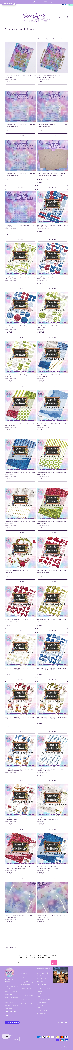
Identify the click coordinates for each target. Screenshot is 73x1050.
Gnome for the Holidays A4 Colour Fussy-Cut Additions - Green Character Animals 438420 (52, 718)
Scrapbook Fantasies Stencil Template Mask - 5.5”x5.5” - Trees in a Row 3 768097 (20, 125)
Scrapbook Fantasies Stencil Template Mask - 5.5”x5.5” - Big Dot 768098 (20, 226)
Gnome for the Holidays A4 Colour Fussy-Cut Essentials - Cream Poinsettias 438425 (20, 669)
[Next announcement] (69, 8)
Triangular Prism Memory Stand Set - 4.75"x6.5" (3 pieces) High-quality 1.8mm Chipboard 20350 (51, 174)
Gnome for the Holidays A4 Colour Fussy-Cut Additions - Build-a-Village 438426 (20, 818)
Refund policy (36, 1046)
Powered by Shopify (26, 1046)
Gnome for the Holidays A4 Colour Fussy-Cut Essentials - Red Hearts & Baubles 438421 (20, 620)
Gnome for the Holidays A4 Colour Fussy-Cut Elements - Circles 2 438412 (20, 326)
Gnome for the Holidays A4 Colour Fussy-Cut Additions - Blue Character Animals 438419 (20, 769)
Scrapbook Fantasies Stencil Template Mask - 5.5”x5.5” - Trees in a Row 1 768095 (20, 174)
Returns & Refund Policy (26, 990)
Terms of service (55, 1046)
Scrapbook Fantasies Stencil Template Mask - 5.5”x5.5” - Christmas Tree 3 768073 (20, 916)
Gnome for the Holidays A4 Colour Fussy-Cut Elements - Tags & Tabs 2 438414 (52, 226)
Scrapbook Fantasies (16, 1046)
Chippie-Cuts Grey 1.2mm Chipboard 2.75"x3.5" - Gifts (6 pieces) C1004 (20, 76)
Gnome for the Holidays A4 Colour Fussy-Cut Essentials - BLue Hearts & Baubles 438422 (52, 669)
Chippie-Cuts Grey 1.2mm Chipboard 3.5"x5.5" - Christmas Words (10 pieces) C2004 (50, 76)
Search (23, 969)
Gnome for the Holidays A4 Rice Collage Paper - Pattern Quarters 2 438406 (52, 375)
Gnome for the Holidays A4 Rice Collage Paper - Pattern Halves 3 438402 (52, 473)
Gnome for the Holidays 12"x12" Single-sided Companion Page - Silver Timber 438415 (49, 818)
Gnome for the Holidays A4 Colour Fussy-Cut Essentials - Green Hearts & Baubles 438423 (52, 620)
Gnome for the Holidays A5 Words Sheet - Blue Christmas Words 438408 (50, 769)
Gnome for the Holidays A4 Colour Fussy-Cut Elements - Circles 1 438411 (52, 326)
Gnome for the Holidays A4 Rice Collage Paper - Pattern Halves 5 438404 (52, 424)
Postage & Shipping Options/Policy (27, 983)
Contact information (51, 1047)
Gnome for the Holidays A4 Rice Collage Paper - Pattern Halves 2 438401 (20, 522)
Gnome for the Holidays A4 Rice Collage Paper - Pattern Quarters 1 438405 (20, 424)
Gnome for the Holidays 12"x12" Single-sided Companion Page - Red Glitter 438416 (17, 867)
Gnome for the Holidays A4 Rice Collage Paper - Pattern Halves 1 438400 (52, 522)
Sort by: (40, 39)
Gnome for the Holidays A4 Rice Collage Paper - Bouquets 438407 (18, 571)
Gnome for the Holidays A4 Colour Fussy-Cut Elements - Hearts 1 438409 (20, 375)
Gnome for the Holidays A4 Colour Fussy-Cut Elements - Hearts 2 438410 (52, 277)
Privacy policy (45, 1046)
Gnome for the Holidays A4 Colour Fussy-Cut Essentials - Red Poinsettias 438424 (52, 571)
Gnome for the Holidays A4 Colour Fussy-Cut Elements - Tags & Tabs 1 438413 (20, 277)
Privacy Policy (25, 999)
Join (54, 962)
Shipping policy (64, 1046)
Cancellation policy (63, 1047)
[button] (4, 17)
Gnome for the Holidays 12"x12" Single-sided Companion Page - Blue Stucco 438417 (49, 867)
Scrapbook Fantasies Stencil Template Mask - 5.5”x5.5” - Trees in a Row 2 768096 (52, 125)
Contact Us (24, 977)
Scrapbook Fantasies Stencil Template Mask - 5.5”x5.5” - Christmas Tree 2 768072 (52, 916)
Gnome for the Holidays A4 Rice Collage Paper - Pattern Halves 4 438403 (20, 473)
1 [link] (31, 936)
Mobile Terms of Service (28, 1004)
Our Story (24, 973)
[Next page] (42, 936)
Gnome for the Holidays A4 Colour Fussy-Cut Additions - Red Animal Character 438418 (20, 718)
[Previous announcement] (4, 8)
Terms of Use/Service (27, 995)
